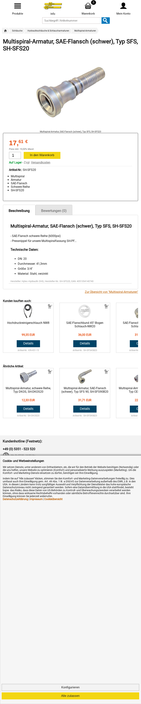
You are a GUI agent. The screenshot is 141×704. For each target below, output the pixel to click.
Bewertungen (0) (54, 211)
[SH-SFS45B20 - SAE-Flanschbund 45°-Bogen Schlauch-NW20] (85, 317)
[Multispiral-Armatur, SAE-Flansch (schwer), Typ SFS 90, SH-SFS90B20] (85, 383)
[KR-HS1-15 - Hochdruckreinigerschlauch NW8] (28, 317)
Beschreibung (19, 211)
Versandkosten (40, 162)
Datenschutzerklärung (15, 499)
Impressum (36, 499)
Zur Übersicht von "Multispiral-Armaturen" (111, 292)
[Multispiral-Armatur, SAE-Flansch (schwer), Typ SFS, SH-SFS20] (70, 128)
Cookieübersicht (53, 499)
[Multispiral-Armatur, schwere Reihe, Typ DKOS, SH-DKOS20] (28, 383)
